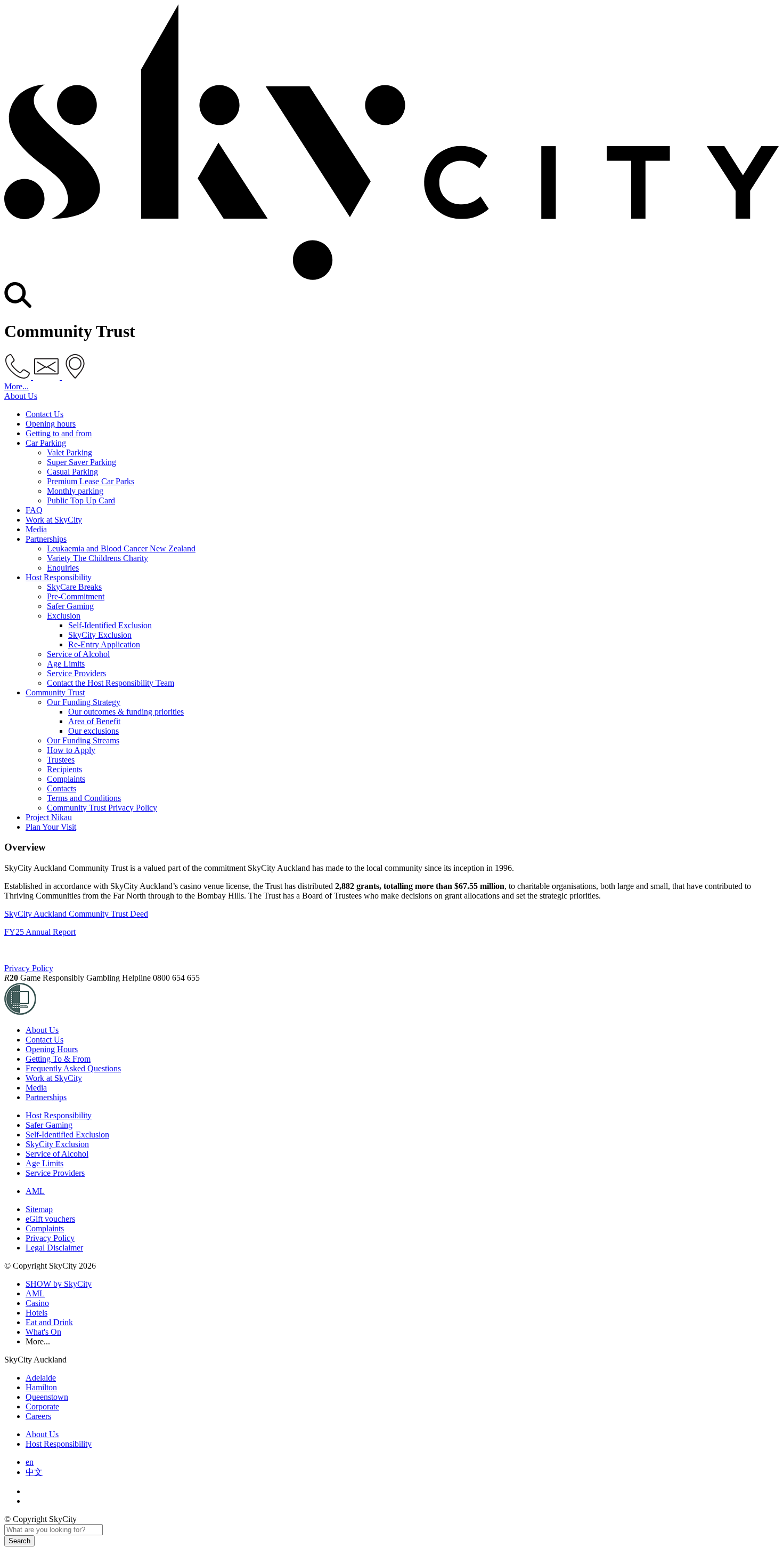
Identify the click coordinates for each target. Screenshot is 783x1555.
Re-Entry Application (104, 644)
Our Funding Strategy (83, 702)
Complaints (66, 778)
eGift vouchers (50, 1218)
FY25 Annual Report (40, 931)
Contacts (61, 788)
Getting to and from (59, 433)
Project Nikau (49, 817)
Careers (38, 1416)
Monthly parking (75, 490)
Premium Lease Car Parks (90, 481)
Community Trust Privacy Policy (102, 807)
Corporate (42, 1406)
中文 (34, 1472)
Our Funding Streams (83, 740)
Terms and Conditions (84, 798)
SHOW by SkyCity (59, 1283)
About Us (20, 395)
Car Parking (46, 442)
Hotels (36, 1312)
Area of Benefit (94, 721)
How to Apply (71, 750)
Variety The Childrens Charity (97, 558)
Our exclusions (93, 730)
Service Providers (76, 673)
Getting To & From (58, 1058)
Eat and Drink (49, 1322)
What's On (43, 1331)
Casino (37, 1303)
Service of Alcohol (78, 654)
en (30, 1461)
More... (16, 386)
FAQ (34, 510)
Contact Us (44, 414)
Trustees (61, 759)
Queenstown (47, 1396)
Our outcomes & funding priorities (126, 711)
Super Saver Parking (81, 462)
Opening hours (51, 423)
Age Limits (66, 663)
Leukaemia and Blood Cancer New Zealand (121, 548)
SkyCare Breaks (74, 586)
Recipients (64, 769)
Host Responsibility (59, 577)
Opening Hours (52, 1049)
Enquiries (63, 567)
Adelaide (41, 1377)
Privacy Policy (28, 968)
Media (36, 529)
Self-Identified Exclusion (110, 625)
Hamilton (41, 1387)
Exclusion (63, 615)
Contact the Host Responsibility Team (110, 682)
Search (19, 1541)
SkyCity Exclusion (100, 634)
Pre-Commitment (75, 596)
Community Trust (55, 692)
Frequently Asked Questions (73, 1068)
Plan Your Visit (51, 826)
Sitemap (39, 1209)
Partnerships (46, 538)
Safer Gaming (70, 606)
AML (35, 1191)
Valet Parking (69, 452)
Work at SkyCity (54, 519)
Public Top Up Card (81, 500)
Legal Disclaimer (54, 1247)
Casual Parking (72, 471)
